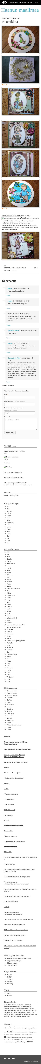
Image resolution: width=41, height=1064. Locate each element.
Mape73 (9, 607)
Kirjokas (9, 711)
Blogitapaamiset (12, 1026)
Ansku (9, 557)
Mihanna (9, 718)
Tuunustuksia (31, 1039)
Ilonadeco (10, 709)
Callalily (9, 559)
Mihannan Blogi (12, 618)
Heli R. (9, 568)
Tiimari (9, 727)
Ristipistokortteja (8, 1039)
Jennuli (9, 579)
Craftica (9, 700)
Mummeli (10, 629)
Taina (8, 663)
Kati (8, 591)
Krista (9, 593)
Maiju (8, 602)
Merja (8, 613)
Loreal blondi (11, 595)
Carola (9, 561)
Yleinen (30, 1042)
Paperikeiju (10, 720)
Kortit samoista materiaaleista (21, 1032)
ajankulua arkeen (13, 331)
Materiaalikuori (27, 1034)
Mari (8, 518)
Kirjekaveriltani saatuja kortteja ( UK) (23, 1028)
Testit (27, 1039)
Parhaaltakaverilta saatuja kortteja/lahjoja (22, 1037)
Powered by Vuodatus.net (31, 1061)
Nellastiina (10, 634)
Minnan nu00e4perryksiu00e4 (16, 625)
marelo (10, 301)
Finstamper (10, 704)
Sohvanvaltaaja (12, 654)
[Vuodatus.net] (9, 1058)
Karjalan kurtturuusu (13, 588)
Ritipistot (9, 995)
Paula (8, 529)
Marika (10, 288)
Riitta (8, 645)
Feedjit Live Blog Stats (11, 495)
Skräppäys (23, 1039)
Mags (8, 600)
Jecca (9, 572)
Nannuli (9, 631)
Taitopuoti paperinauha (14, 725)
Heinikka (9, 707)
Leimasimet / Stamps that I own (16, 1034)
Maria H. (9, 609)
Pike (8, 531)
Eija (8, 566)
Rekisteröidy (28, 2)
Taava (9, 661)
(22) (10, 979)
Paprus (9, 723)
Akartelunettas (11, 691)
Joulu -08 (9, 1028)
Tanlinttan (10, 668)
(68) (10, 981)
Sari (8, 536)
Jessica (9, 582)
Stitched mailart (12, 963)
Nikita (8, 636)
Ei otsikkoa (10, 21)
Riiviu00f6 (10, 647)
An (8, 554)
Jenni (8, 577)
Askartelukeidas (12, 693)
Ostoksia (8, 1037)
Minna (9, 527)
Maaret (9, 597)
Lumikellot (10, 716)
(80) (10, 984)
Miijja (8, 620)
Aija (8, 506)
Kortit (14, 270)
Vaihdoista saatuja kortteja (10, 1042)
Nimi (6, 394)
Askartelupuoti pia (12, 695)
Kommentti (7, 417)
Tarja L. (9, 670)
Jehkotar (9, 575)
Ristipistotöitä (16, 1039)
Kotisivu (14, 409)
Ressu (9, 534)
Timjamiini (10, 677)
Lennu (9, 513)
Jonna (10, 343)
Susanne (9, 659)
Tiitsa (8, 675)
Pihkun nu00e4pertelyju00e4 (16, 641)
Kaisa (8, 584)
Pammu (9, 638)
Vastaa (8, 295)
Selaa (21, 2)
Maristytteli (10, 522)
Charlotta (10, 698)
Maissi (9, 604)
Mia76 (9, 616)
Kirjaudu (36, 2)
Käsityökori (10, 713)
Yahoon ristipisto (12, 965)
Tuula (8, 540)
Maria (8, 520)
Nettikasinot (13, 2)
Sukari (9, 656)
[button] (17, 2)
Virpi (8, 543)
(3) (9, 975)
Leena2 (9, 511)
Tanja (8, 665)
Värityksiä (24, 1042)
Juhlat (12, 1028)
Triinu (8, 681)
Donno (9, 702)
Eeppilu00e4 (11, 563)
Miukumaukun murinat (14, 627)
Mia (8, 525)
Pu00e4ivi (10, 643)
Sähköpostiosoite (14, 401)
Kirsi (8, 509)
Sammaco (10, 650)
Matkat (31, 1034)
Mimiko (9, 622)
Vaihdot (19, 1042)
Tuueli (9, 729)
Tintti (8, 679)
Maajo (9, 515)
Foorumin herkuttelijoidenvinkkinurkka (19, 958)
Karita (9, 586)
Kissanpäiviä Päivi (14, 358)
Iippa (8, 570)
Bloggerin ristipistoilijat (14, 961)
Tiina (8, 672)
